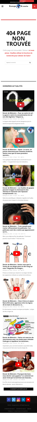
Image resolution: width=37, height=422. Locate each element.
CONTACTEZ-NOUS (21, 408)
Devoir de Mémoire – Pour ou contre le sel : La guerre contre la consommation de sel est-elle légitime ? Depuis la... (18, 115)
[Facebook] (9, 400)
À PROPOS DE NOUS (9, 408)
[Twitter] (14, 400)
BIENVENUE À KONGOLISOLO (17, 2)
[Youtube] (28, 400)
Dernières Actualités (12, 86)
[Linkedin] (23, 400)
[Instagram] (18, 400)
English (23, 1)
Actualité (6, 91)
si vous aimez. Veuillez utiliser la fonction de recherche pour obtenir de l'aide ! (19, 53)
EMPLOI (29, 408)
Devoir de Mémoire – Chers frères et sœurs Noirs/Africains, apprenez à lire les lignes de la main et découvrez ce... (18, 303)
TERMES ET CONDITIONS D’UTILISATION (18, 411)
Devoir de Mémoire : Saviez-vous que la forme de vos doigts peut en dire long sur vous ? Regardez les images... (18, 266)
